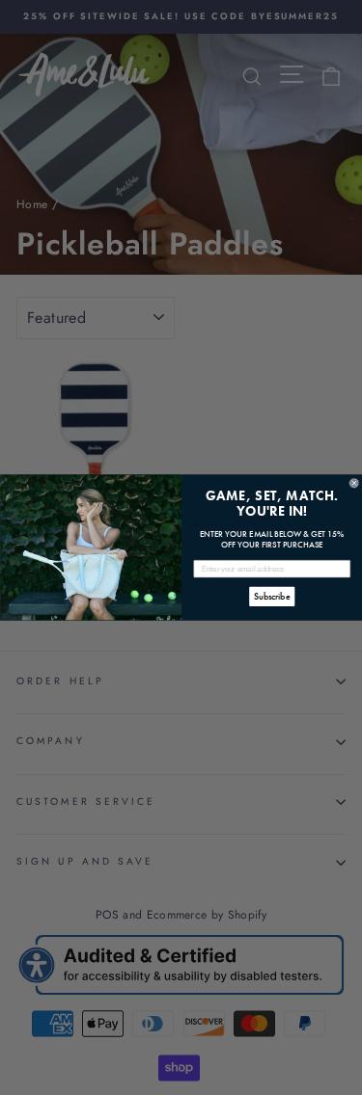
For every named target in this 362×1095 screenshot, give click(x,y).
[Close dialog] (354, 483)
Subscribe (272, 597)
